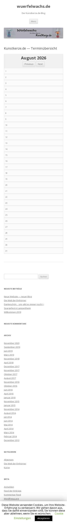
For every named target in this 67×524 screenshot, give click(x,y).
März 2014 (9, 432)
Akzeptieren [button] (43, 518)
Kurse (7, 467)
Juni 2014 (8, 420)
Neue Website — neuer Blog (18, 296)
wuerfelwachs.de (33, 6)
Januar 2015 (9, 405)
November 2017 (11, 370)
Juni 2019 (8, 350)
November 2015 (11, 401)
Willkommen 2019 (12, 312)
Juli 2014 (8, 417)
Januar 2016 (9, 397)
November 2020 (11, 343)
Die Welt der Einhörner (15, 300)
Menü (33, 21)
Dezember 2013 (11, 440)
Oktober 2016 (10, 385)
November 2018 (11, 358)
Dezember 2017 (11, 366)
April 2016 (8, 393)
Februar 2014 (10, 436)
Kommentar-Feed (12, 494)
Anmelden (9, 486)
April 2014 (8, 428)
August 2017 (10, 378)
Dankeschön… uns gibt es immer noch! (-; (24, 304)
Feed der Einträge (12, 490)
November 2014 (11, 409)
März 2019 (9, 354)
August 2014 (10, 413)
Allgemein (8, 459)
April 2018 (8, 362)
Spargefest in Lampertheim (17, 308)
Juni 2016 (8, 389)
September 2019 (12, 347)
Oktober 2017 (10, 374)
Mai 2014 (8, 424)
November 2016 (11, 382)
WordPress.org (11, 498)
